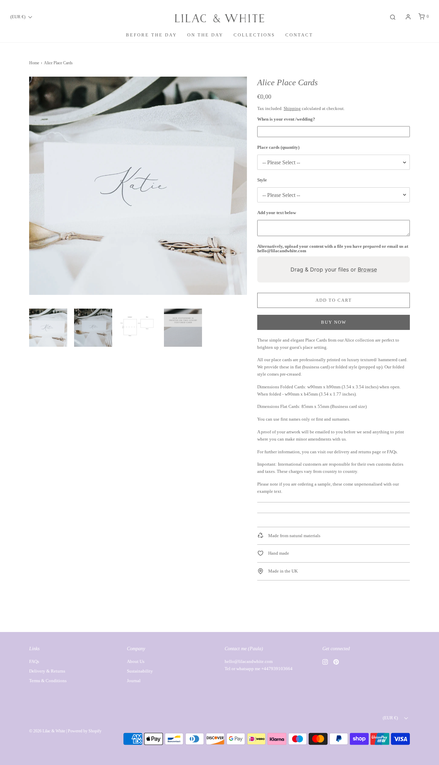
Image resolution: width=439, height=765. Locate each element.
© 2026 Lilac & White (47, 731)
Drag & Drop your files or (333, 269)
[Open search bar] (393, 16)
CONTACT (299, 34)
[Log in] (408, 17)
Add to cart (334, 300)
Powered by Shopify (85, 731)
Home (34, 62)
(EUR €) (18, 16)
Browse (367, 269)
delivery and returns (352, 451)
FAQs (392, 451)
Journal (134, 680)
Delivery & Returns (47, 671)
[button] (48, 328)
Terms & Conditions (48, 680)
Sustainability (140, 671)
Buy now (333, 322)
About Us (135, 661)
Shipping (292, 108)
